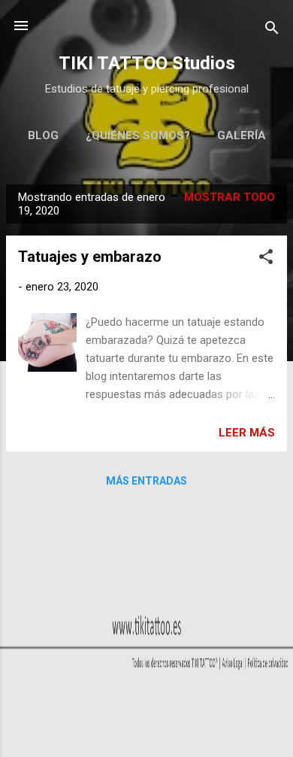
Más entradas (146, 481)
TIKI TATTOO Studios (147, 63)
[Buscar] (272, 30)
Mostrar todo (229, 197)
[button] (266, 259)
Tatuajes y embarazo (90, 257)
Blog (43, 135)
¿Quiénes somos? (138, 135)
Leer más (247, 432)
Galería (241, 135)
